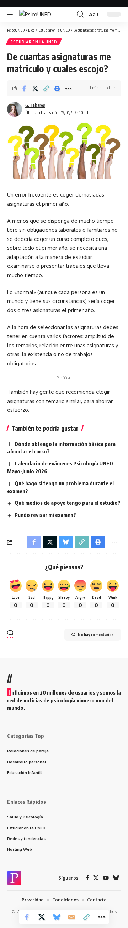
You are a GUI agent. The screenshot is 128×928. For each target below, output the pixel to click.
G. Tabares (35, 105)
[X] (95, 878)
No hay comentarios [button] (96, 634)
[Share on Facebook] (24, 88)
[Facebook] (87, 878)
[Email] (71, 917)
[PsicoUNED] (35, 14)
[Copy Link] (46, 88)
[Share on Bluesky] (56, 917)
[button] (13, 14)
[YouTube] (106, 878)
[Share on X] (35, 88)
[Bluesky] (116, 878)
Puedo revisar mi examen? (45, 515)
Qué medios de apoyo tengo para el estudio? (68, 502)
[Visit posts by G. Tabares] (14, 109)
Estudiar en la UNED (34, 42)
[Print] (57, 88)
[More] (68, 88)
